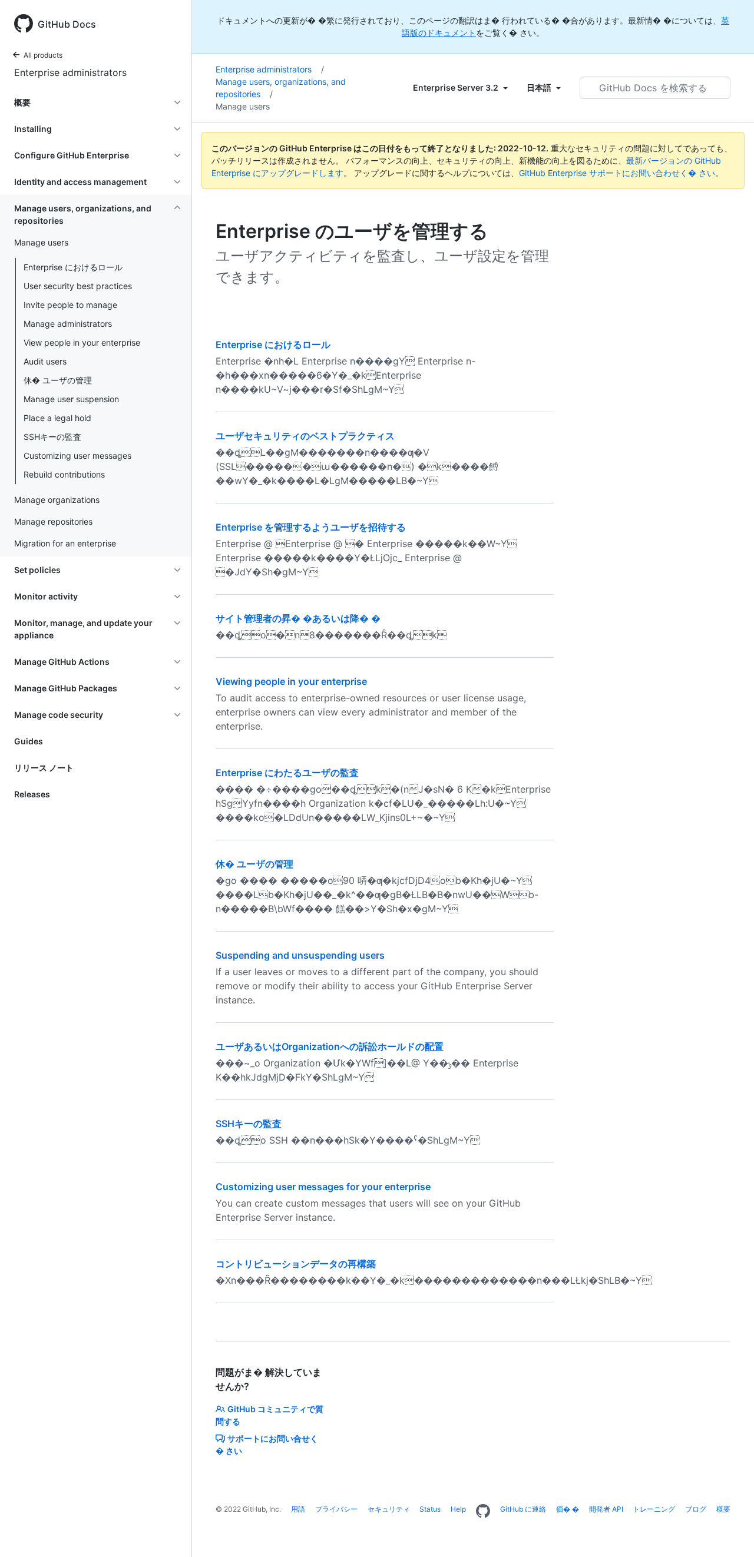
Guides (28, 741)
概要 (723, 1509)
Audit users (45, 361)
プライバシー (336, 1509)
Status (430, 1509)
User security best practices (78, 286)
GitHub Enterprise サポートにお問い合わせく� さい (617, 173)
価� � (567, 1509)
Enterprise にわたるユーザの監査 (287, 772)
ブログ (695, 1509)
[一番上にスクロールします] (728, 1531)
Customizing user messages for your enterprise (323, 1186)
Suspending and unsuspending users (300, 955)
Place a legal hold (57, 418)
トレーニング (654, 1509)
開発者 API (606, 1509)
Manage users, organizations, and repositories (281, 88)
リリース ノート (44, 768)
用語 (298, 1509)
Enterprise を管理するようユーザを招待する (311, 527)
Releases (32, 794)
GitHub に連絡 (523, 1509)
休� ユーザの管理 (58, 380)
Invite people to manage (70, 305)
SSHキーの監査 (52, 437)
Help (458, 1509)
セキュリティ (389, 1509)
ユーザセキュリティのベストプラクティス (305, 436)
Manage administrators (68, 324)
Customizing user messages (77, 455)
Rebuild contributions (64, 474)
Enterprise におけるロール (73, 267)
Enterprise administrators (70, 72)
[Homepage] (483, 1511)
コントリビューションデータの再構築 (296, 1264)
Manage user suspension (71, 399)
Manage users (243, 106)
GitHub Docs (67, 24)
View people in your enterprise (82, 342)
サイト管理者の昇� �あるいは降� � (298, 618)
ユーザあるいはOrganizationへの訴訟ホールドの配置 (330, 1046)
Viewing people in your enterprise (291, 681)
